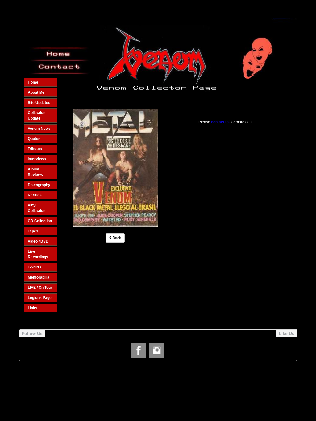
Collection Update (36, 116)
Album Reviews (35, 172)
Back (116, 238)
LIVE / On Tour (40, 287)
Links (32, 308)
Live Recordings (38, 254)
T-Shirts (34, 267)
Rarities (35, 195)
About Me (36, 92)
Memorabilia (38, 277)
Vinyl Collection (36, 208)
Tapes (33, 231)
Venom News (39, 128)
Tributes (35, 149)
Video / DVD (38, 241)
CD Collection (40, 221)
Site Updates (39, 102)
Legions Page (40, 298)
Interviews (37, 159)
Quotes (34, 139)
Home (33, 82)
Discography (39, 185)
